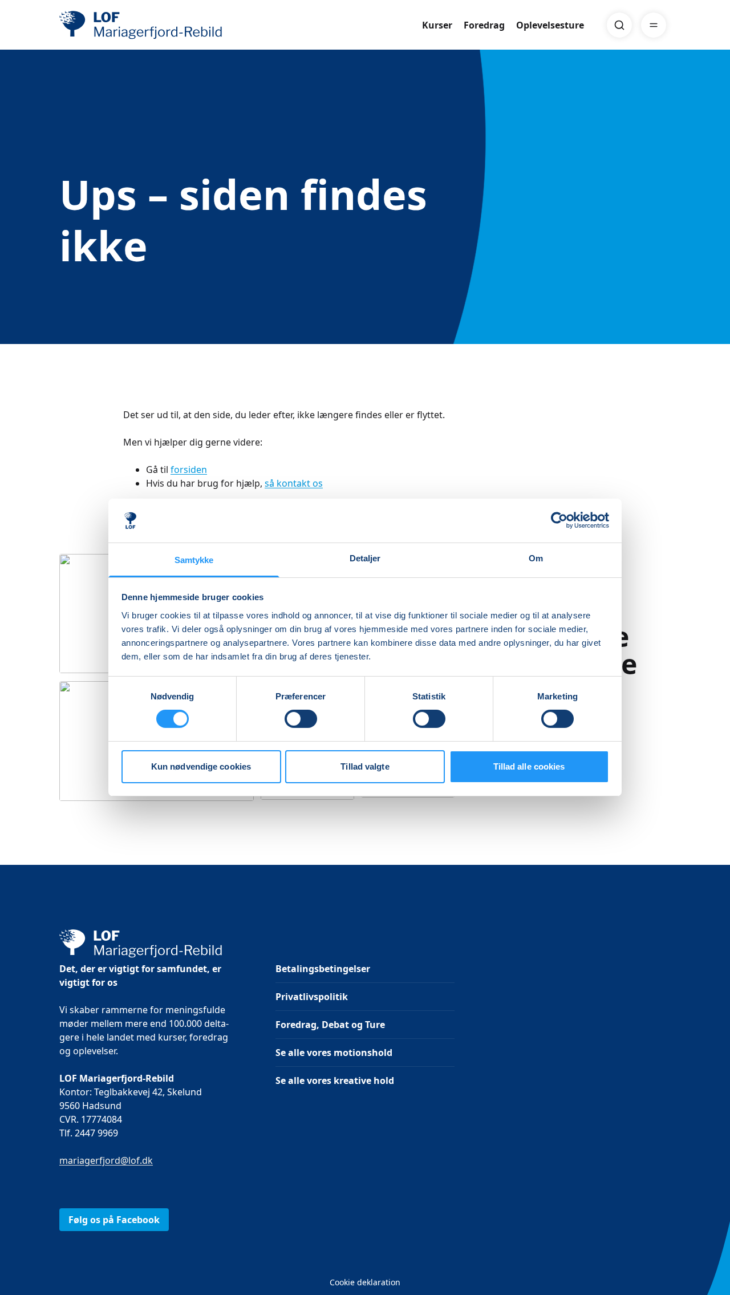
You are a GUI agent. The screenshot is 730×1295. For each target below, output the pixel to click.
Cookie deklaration (365, 1282)
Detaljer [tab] (365, 558)
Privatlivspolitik (311, 996)
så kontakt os (294, 483)
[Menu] (653, 25)
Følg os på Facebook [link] (114, 1219)
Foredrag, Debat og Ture (330, 1024)
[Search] (619, 25)
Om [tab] (536, 558)
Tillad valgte (364, 766)
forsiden (189, 469)
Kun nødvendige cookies (201, 766)
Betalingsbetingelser (322, 968)
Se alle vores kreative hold (334, 1080)
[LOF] (142, 25)
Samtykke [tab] (194, 560)
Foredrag (484, 25)
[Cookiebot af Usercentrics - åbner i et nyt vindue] (559, 520)
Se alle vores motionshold (333, 1052)
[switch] (301, 719)
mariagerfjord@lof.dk (106, 1160)
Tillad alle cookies (529, 766)
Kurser (437, 25)
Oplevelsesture (550, 25)
